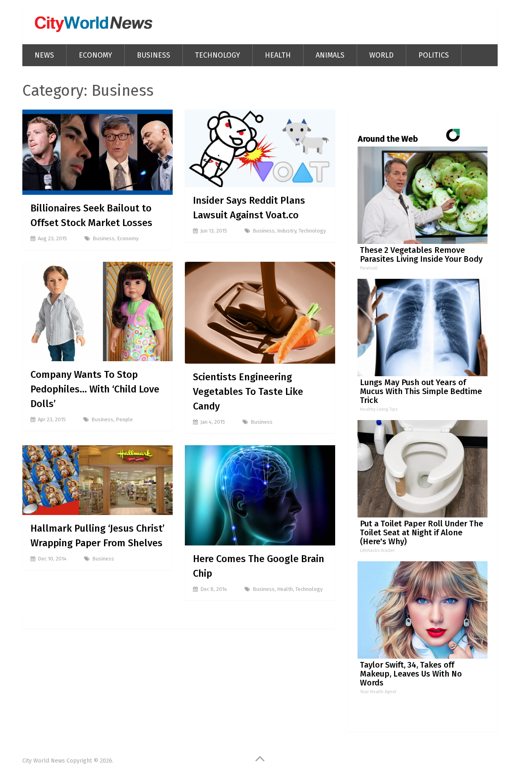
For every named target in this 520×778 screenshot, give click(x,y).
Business (153, 55)
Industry (286, 231)
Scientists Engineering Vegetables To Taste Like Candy (248, 391)
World (381, 55)
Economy (95, 55)
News (44, 55)
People (124, 419)
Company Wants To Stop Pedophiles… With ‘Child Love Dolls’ (94, 389)
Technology (217, 55)
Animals (330, 55)
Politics (433, 55)
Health (278, 55)
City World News (43, 760)
